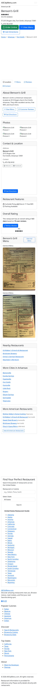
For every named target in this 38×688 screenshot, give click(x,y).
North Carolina (13, 559)
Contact (7, 86)
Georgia (10, 536)
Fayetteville (7, 379)
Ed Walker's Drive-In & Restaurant (15, 350)
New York (11, 557)
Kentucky (11, 545)
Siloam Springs (8, 395)
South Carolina (13, 568)
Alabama (11, 515)
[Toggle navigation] (35, 2)
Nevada (10, 552)
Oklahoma (11, 561)
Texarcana (6, 401)
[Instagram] (6, 601)
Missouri (11, 550)
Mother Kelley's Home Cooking (14, 414)
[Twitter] (4, 601)
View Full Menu (29, 240)
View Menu (28, 27)
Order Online (11, 27)
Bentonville (7, 373)
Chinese (7, 614)
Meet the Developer (11, 665)
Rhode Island (12, 566)
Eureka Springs (8, 376)
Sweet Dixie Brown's (10, 420)
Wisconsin (11, 580)
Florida (10, 533)
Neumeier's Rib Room (11, 360)
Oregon (10, 564)
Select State (7, 496)
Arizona (10, 519)
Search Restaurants (11, 630)
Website (8, 166)
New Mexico (12, 554)
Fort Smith (7, 382)
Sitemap (7, 667)
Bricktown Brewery (10, 353)
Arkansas (11, 522)
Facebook (18, 166)
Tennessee (11, 571)
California (11, 524)
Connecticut (12, 529)
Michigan (11, 547)
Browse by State (10, 635)
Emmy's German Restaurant (13, 357)
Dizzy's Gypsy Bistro (10, 426)
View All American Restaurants (14, 431)
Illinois (10, 543)
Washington (12, 578)
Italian (6, 609)
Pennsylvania (9, 656)
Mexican (7, 611)
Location (7, 82)
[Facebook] (2, 601)
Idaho (10, 540)
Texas (10, 573)
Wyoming (11, 582)
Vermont (11, 575)
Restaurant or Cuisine (11, 489)
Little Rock (6, 388)
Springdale (7, 398)
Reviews (29, 82)
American (7, 618)
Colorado (11, 526)
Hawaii (10, 538)
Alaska (10, 517)
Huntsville (6, 385)
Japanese (7, 616)
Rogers (5, 391)
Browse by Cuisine (11, 632)
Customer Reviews (27, 109)
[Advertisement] (19, 59)
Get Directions (11, 32)
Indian (6, 621)
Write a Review (11, 226)
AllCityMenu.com (8, 2)
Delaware (11, 531)
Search (19, 505)
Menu (18, 82)
